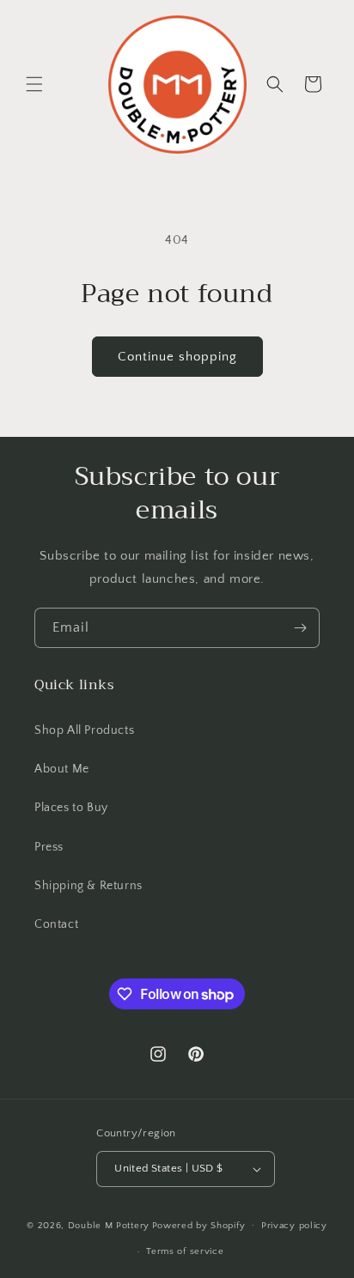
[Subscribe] (300, 628)
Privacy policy (294, 1225)
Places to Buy (71, 808)
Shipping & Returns (88, 886)
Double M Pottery (109, 1225)
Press (49, 847)
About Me (61, 769)
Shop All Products (84, 730)
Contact (56, 924)
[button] (34, 84)
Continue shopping (177, 356)
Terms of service (184, 1251)
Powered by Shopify (199, 1225)
